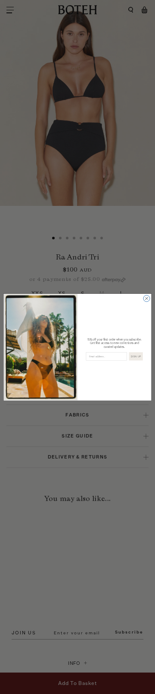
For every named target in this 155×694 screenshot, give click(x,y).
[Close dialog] (146, 298)
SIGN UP (136, 356)
